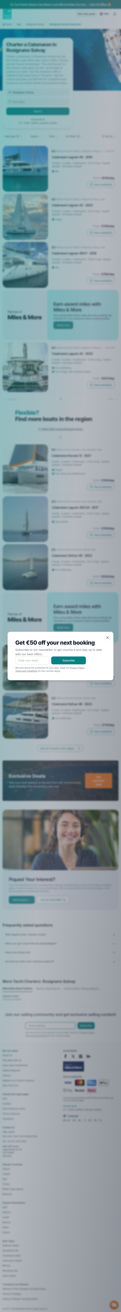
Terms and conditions (26, 671)
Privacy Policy (77, 667)
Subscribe (69, 660)
